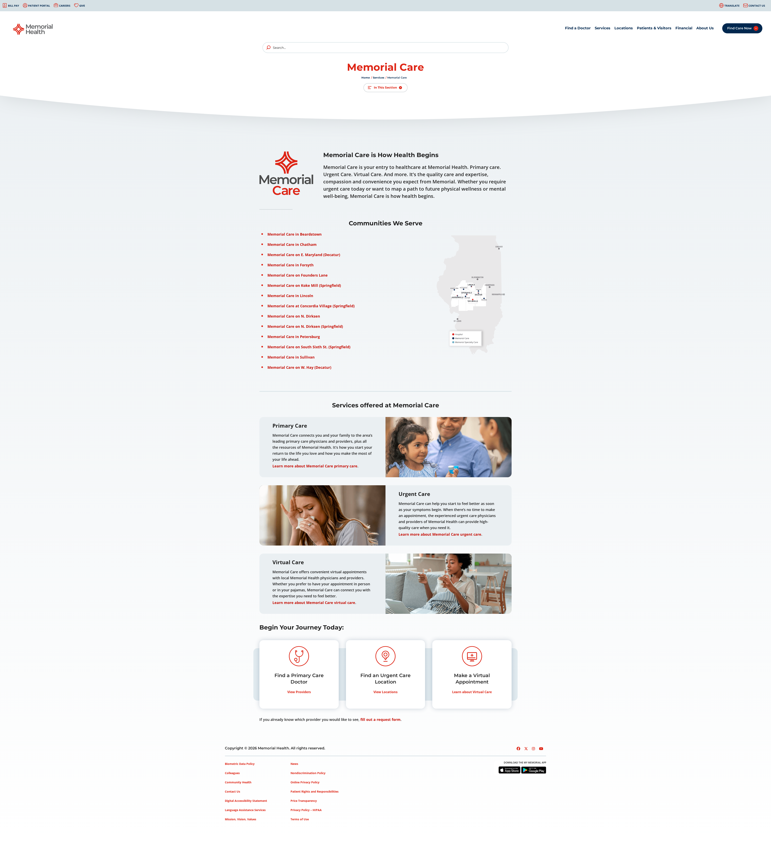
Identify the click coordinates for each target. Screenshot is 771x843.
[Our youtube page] (541, 748)
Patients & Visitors (654, 28)
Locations (623, 28)
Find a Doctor (578, 28)
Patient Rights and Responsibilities (315, 791)
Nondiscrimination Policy (308, 773)
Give (82, 5)
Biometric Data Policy (240, 764)
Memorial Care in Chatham (292, 244)
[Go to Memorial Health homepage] (33, 29)
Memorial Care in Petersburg (293, 336)
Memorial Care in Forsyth (290, 265)
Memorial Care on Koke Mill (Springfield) (304, 285)
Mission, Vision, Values (240, 819)
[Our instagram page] (533, 748)
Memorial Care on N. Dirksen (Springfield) (305, 326)
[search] (269, 47)
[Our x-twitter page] (526, 748)
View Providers (299, 692)
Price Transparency (304, 801)
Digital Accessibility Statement (246, 801)
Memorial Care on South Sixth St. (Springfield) (308, 346)
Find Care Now (739, 28)
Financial (683, 28)
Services (602, 28)
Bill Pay (13, 5)
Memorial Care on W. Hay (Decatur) (299, 367)
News (294, 764)
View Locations (385, 692)
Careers (64, 5)
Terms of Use (300, 819)
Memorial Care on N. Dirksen (293, 316)
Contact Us (757, 5)
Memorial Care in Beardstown (294, 234)
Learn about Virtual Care (472, 692)
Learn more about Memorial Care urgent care (440, 534)
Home (365, 77)
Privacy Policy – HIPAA (306, 810)
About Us (705, 28)
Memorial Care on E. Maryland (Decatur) (303, 254)
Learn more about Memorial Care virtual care (313, 602)
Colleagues (232, 773)
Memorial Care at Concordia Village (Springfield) (311, 305)
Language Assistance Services (245, 810)
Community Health (238, 782)
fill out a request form (380, 719)
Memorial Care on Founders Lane (297, 275)
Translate (731, 5)
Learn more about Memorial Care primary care (314, 466)
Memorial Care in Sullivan (291, 357)
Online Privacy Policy (305, 782)
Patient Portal (39, 5)
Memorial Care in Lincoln (290, 295)
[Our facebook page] (518, 748)
